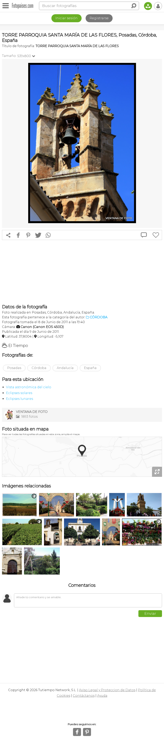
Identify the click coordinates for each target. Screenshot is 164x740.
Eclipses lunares (19, 399)
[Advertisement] (82, 272)
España (90, 368)
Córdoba (39, 368)
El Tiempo (15, 345)
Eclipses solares (19, 393)
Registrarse (99, 18)
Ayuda (102, 696)
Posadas (14, 368)
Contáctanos (84, 696)
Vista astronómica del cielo (28, 387)
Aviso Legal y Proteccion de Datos (107, 690)
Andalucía (65, 368)
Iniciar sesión (66, 18)
